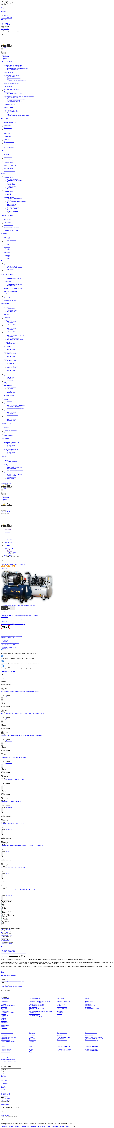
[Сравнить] (2, 700)
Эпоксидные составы (91, 1009)
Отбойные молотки (6, 1016)
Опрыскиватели (5, 1011)
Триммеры (3, 1014)
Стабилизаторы (5, 1057)
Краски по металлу (90, 1005)
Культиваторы (4, 1002)
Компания (3, 1078)
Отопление (32, 1046)
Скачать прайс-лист (6, 483)
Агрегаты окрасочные (6, 935)
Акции (2, 1073)
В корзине (9, 696)
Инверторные (32, 1040)
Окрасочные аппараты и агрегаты (94, 1038)
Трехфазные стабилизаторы (8, 1059)
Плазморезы (32, 1009)
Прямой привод (61, 1004)
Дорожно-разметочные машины (93, 1037)
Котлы (30, 1050)
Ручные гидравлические (63, 1037)
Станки (3, 1046)
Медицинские (60, 1011)
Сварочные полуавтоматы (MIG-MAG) (39, 1001)
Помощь (3, 1089)
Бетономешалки (5, 940)
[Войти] (1, 516)
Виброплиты (4, 1035)
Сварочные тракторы (34, 1014)
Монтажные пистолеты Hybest (9, 975)
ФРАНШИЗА (4, 617)
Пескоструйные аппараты (64, 1049)
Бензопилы (4, 1021)
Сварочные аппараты (6, 929)
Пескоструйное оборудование (65, 1046)
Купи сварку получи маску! (8, 950)
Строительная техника (7, 1033)
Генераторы (32, 1033)
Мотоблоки (4, 1007)
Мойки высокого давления (8, 1005)
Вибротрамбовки (5, 1040)
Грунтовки (88, 1007)
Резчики (3, 1026)
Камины (31, 1049)
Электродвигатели (62, 1008)
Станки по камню (5, 1052)
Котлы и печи (4, 938)
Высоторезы (4, 1023)
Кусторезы (3, 1004)
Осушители (60, 1012)
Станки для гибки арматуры (8, 1037)
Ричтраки (59, 1035)
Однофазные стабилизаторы (8, 1061)
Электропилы (4, 1015)
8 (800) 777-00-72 (5, 23)
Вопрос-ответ (4, 1096)
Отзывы (6, 15)
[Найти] (4, 53)
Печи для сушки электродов (36, 1008)
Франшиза (3, 1076)
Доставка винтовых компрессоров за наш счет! (13, 953)
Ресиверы (59, 1014)
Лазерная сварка (33, 1007)
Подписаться (4, 1069)
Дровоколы (4, 1028)
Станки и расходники (6, 943)
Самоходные (60, 1038)
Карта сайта (4, 1124)
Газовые (31, 1037)
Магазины (3, 1087)
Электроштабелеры (62, 1040)
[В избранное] (2, 698)
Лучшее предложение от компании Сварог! (12, 981)
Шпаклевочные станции (91, 1040)
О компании (7, 14)
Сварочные (32, 1041)
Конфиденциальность (14, 1124)
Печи (30, 1052)
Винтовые (59, 1005)
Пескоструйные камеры (63, 1050)
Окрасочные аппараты (91, 1033)
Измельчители (4, 1001)
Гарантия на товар (5, 1094)
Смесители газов (33, 1015)
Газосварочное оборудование (36, 1004)
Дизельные (32, 1038)
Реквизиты (3, 1086)
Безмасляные (60, 1002)
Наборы (3, 1009)
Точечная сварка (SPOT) (35, 1016)
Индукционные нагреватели (36, 1005)
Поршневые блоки (62, 1007)
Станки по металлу (6, 1049)
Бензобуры (3, 1019)
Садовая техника (5, 998)
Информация (4, 1083)
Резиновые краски (90, 1002)
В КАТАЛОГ (4, 568)
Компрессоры (4, 932)
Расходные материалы (91, 1049)
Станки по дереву (5, 1050)
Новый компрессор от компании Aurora (11, 986)
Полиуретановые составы (92, 1008)
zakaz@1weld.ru (5, 29)
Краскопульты (89, 1035)
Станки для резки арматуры (8, 1041)
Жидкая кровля (89, 1001)
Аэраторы (3, 1018)
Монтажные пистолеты (91, 1046)
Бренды (3, 1075)
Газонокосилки (5, 1025)
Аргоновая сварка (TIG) (35, 1002)
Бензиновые (60, 1009)
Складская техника (62, 1033)
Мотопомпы (4, 1008)
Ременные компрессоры (63, 1001)
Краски (87, 998)
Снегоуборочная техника (7, 1012)
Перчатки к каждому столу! (8, 951)
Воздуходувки (4, 1022)
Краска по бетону (90, 1004)
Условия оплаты (5, 1091)
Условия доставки (5, 1093)
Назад (9, 549)
